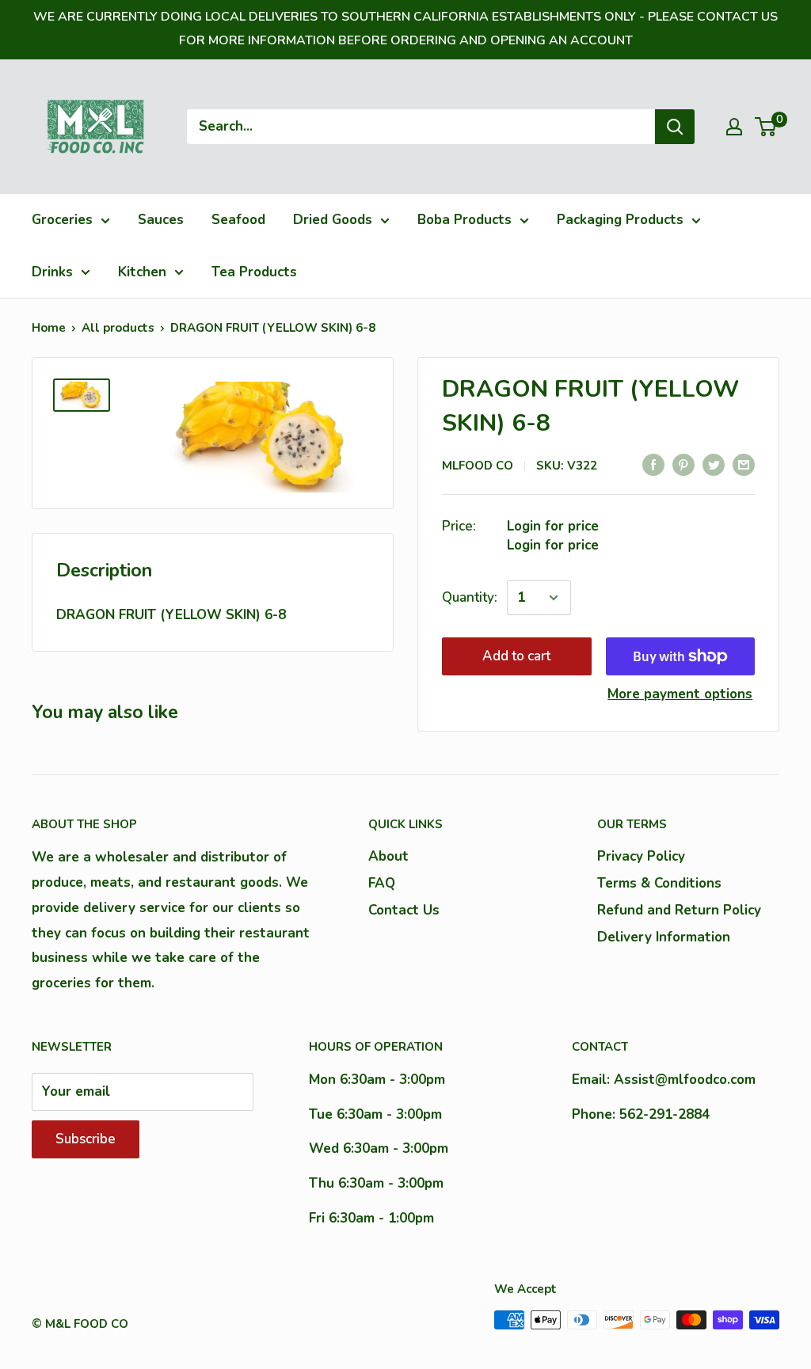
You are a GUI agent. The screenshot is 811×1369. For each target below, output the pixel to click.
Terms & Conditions (659, 883)
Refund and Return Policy (679, 910)
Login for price (553, 526)
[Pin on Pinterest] (683, 464)
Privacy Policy (641, 856)
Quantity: (469, 597)
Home (49, 328)
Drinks (52, 272)
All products (118, 328)
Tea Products (254, 272)
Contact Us (404, 910)
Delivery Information (663, 937)
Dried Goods (332, 220)
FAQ (381, 883)
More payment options (679, 694)
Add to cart (516, 656)
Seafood (238, 220)
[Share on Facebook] (653, 464)
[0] (766, 126)
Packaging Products (620, 220)
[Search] (675, 126)
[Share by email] (744, 464)
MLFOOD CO (477, 465)
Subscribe (85, 1139)
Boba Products (464, 220)
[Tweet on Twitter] (713, 464)
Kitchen (142, 272)
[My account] (734, 126)
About (388, 856)
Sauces (161, 220)
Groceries (62, 220)
